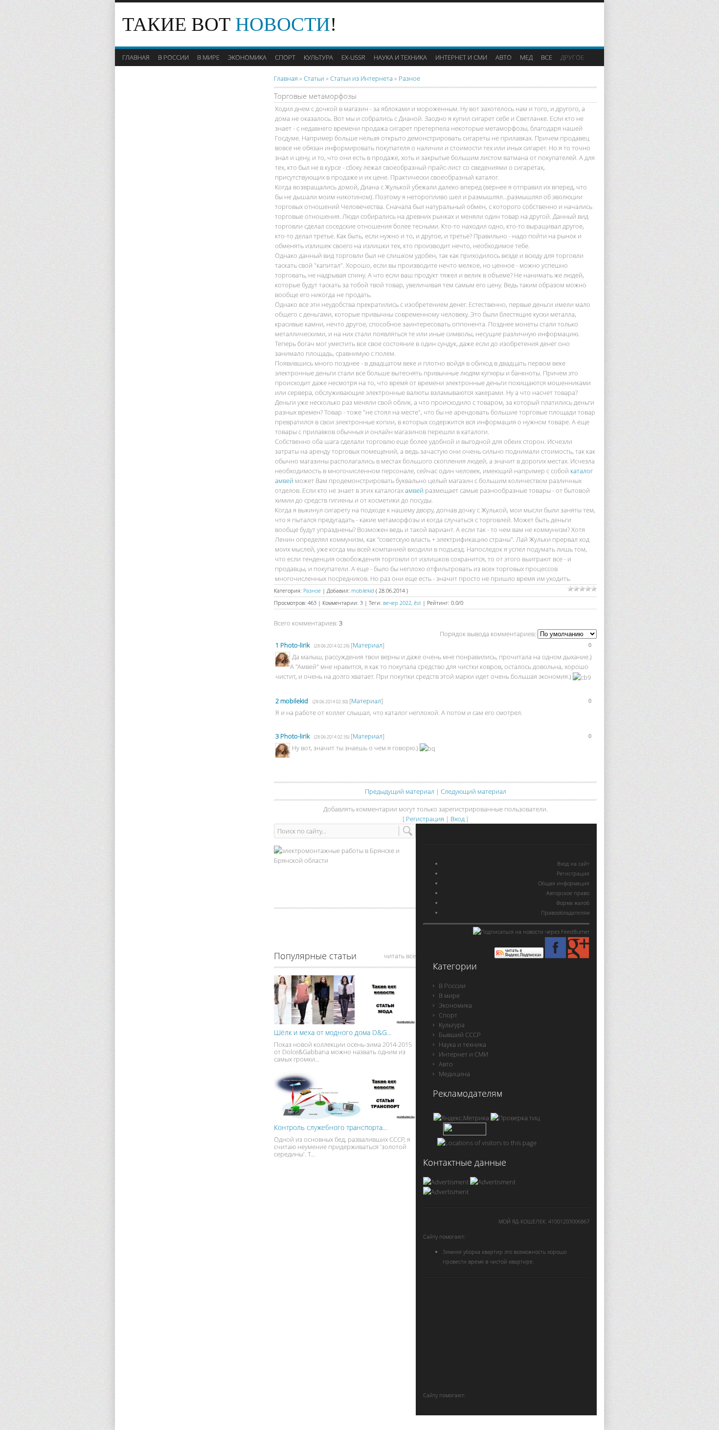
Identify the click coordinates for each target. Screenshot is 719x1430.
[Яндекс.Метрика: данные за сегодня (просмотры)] (461, 1118)
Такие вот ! (229, 24)
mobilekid (362, 590)
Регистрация (425, 818)
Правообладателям (565, 912)
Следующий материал (473, 791)
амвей (414, 490)
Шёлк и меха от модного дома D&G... (332, 1032)
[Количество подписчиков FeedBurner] (464, 1133)
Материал (367, 645)
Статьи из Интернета (361, 78)
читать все (400, 955)
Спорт (448, 1015)
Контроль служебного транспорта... (330, 1127)
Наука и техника (462, 1044)
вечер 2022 (397, 602)
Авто (446, 1064)
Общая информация (563, 883)
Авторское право (567, 893)
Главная (286, 78)
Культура (452, 1024)
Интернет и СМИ (463, 1054)
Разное (409, 78)
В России (452, 985)
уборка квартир (483, 1251)
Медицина (454, 1073)
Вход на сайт (573, 863)
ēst (417, 602)
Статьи (314, 78)
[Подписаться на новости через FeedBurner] (531, 931)
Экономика (455, 1005)
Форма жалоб (572, 902)
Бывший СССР (460, 1034)
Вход (457, 818)
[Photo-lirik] (291, 656)
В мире (449, 995)
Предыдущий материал (399, 791)
